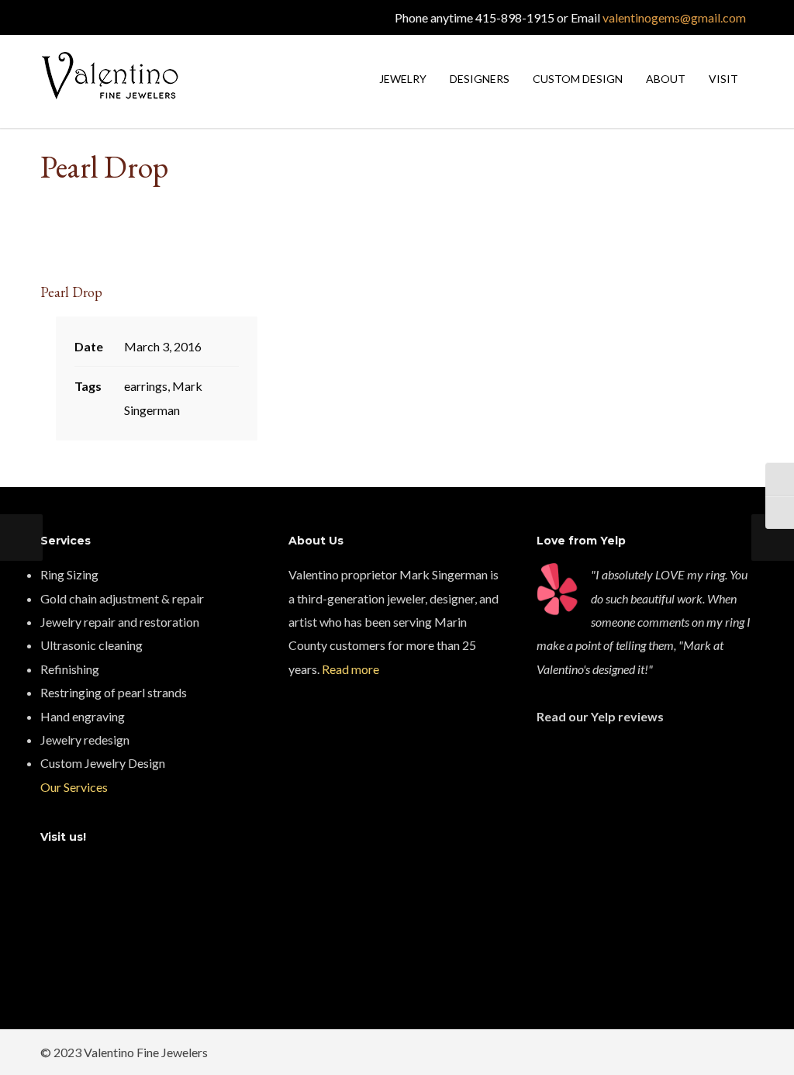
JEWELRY (402, 78)
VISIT (723, 78)
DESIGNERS (479, 78)
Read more (350, 669)
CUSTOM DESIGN (578, 78)
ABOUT (665, 78)
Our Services (74, 786)
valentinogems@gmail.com (674, 17)
